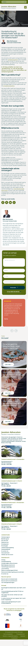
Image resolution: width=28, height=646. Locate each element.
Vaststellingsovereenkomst (8, 566)
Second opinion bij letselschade (9, 579)
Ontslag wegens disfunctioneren (9, 563)
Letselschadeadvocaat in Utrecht (11, 481)
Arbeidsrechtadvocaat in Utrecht (11, 524)
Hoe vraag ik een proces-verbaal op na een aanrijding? (12, 403)
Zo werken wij (4, 551)
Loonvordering (5, 568)
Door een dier (4, 540)
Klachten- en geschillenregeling (10, 636)
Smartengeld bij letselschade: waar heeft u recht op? (11, 346)
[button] (25, 7)
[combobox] (13, 2)
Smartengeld (4, 545)
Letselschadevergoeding (7, 547)
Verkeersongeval (5, 537)
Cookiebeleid (14, 638)
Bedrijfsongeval (5, 538)
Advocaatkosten (5, 552)
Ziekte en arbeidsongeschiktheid (9, 570)
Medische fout (5, 542)
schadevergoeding (8, 86)
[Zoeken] (24, 2)
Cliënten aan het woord (7, 554)
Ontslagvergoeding (6, 561)
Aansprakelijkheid (5, 549)
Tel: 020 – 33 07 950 (6, 464)
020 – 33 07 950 (7, 507)
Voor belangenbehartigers (7, 582)
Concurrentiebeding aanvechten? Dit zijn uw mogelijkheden (13, 374)
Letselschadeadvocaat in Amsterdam (12, 459)
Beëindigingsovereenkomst (8, 565)
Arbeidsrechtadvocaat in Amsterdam (12, 502)
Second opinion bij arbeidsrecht (9, 580)
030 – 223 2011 (7, 486)
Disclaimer (22, 636)
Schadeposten (5, 544)
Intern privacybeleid (8, 634)
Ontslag (3, 559)
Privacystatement (21, 634)
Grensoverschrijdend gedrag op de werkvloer (12, 572)
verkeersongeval (13, 59)
